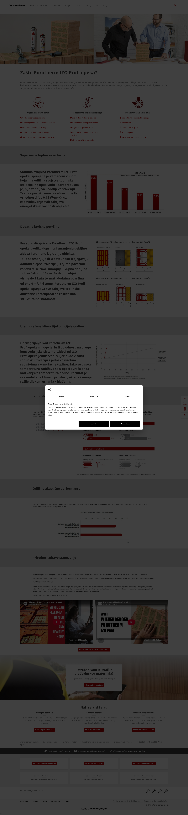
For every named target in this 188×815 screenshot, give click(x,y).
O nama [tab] (127, 397)
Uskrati (93, 424)
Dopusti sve (125, 424)
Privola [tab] (61, 397)
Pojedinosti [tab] (94, 397)
